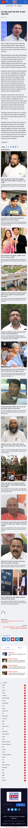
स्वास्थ (3, 778)
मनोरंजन (3, 752)
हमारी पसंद (4, 780)
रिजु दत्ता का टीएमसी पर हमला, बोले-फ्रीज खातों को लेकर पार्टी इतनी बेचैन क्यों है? (13, 333)
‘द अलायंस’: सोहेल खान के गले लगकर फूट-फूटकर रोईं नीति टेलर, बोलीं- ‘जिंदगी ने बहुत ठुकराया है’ (17, 674)
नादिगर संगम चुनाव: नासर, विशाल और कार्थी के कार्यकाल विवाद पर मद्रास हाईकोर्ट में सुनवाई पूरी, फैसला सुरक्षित (13, 485)
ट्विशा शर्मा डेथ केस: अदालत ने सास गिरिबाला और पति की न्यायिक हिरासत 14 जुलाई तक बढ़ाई (13, 370)
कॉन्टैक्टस (20, 6)
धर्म (2, 729)
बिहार (3, 747)
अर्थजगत (3, 690)
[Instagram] (21, 639)
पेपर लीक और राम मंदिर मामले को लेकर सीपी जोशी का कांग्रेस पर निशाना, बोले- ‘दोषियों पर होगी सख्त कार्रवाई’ (14, 524)
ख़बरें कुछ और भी (11, 652)
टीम (15, 6)
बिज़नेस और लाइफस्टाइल (6, 744)
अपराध (3, 688)
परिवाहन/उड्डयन (5, 731)
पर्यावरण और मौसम (5, 734)
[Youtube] (12, 639)
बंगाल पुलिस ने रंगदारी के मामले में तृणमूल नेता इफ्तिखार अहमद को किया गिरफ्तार (12, 219)
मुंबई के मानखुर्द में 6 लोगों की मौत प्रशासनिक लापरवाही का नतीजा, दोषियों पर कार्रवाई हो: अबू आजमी (13, 181)
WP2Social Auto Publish (9, 827)
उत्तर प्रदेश (4, 701)
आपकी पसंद (4, 695)
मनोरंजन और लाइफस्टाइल (13, 659)
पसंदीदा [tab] (8, 647)
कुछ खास (3, 708)
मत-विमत (4, 749)
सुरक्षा (3, 773)
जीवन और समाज (5, 716)
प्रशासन (3, 737)
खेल (3, 713)
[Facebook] (4, 639)
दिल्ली (3, 721)
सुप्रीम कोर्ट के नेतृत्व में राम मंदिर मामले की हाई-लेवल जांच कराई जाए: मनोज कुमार (13, 562)
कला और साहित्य (5, 703)
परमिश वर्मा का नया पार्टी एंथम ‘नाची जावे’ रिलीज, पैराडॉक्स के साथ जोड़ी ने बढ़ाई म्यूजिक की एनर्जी (16, 661)
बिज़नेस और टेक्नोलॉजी (6, 742)
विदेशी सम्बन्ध (4, 767)
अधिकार (3, 685)
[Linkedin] (17, 639)
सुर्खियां (3, 775)
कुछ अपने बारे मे (9, 6)
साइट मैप (23, 824)
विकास (3, 762)
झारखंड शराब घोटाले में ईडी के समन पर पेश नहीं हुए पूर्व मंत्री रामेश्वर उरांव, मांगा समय (13, 408)
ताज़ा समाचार (4, 719)
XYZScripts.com (20, 827)
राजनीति (3, 757)
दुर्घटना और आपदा (5, 726)
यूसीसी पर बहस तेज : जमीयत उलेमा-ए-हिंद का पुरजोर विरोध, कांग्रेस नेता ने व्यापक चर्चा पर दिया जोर (13, 446)
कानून (3, 706)
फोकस (3, 739)
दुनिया (3, 724)
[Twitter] (8, 639)
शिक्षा (3, 770)
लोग (3, 760)
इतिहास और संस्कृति (5, 698)
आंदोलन (3, 693)
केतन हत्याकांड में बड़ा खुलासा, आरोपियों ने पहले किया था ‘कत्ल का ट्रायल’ (13, 256)
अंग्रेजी (7, 1)
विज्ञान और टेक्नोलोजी (6, 765)
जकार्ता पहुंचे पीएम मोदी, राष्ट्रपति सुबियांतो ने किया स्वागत (17, 654)
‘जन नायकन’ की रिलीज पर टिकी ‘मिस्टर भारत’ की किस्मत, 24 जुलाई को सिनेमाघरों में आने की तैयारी (17, 667)
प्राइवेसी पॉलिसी (18, 824)
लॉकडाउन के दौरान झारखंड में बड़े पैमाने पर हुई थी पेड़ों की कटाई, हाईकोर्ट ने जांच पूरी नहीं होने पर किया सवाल (13, 294)
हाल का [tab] (21, 647)
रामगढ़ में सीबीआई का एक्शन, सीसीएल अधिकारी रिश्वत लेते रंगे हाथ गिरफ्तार (13, 598)
